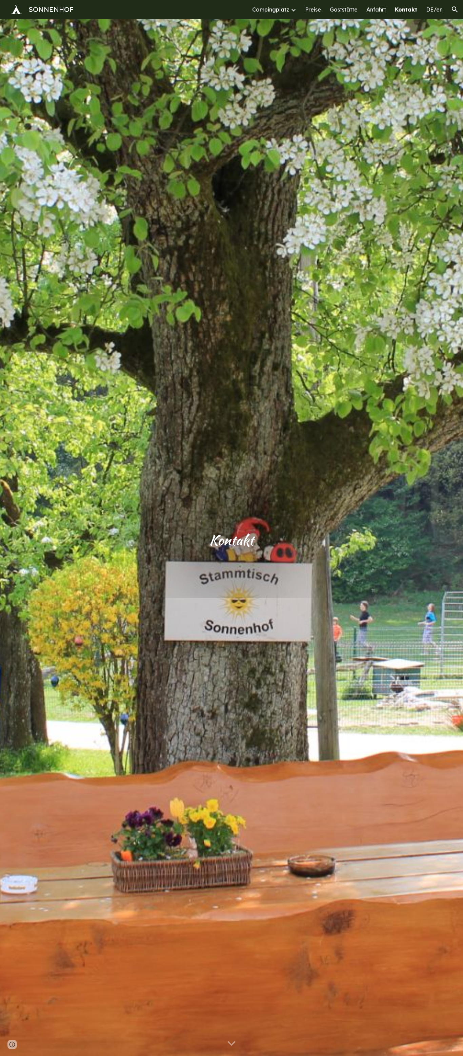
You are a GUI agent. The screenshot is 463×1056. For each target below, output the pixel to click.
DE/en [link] (434, 9)
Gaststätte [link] (344, 9)
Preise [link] (313, 9)
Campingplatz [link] (270, 9)
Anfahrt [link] (376, 9)
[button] (455, 9)
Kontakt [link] (406, 9)
